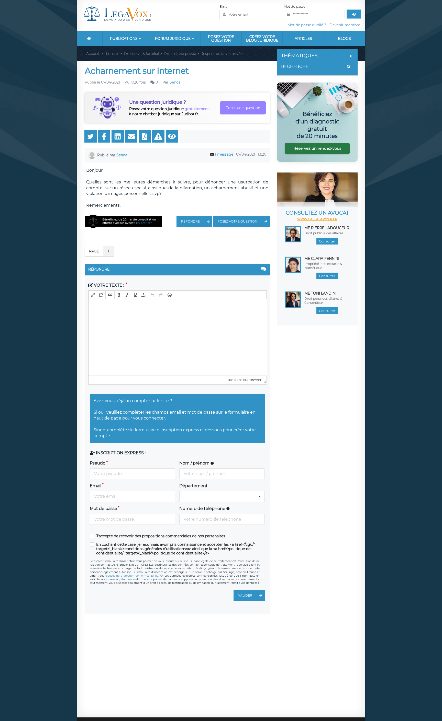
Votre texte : (109, 285)
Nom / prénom (195, 463)
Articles (303, 38)
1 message (224, 154)
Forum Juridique (173, 38)
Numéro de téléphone (202, 508)
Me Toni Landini (320, 293)
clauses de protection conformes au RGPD (134, 575)
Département (193, 485)
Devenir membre (344, 25)
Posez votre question (221, 38)
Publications (124, 38)
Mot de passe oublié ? (307, 25)
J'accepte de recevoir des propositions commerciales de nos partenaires (160, 536)
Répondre (190, 221)
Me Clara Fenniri (321, 258)
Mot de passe (294, 6)
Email (224, 6)
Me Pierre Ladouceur (326, 228)
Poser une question (243, 108)
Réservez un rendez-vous (317, 148)
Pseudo (97, 463)
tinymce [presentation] (255, 380)
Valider (245, 595)
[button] (93, 295)
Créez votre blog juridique (262, 38)
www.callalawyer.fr (317, 219)
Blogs (344, 38)
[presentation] (92, 295)
